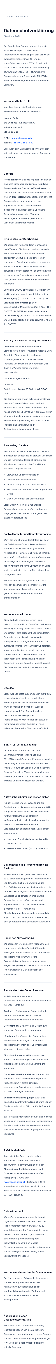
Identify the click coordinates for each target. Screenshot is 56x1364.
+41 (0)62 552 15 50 (22, 142)
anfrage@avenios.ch (21, 138)
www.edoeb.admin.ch (15, 1182)
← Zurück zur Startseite (16, 16)
